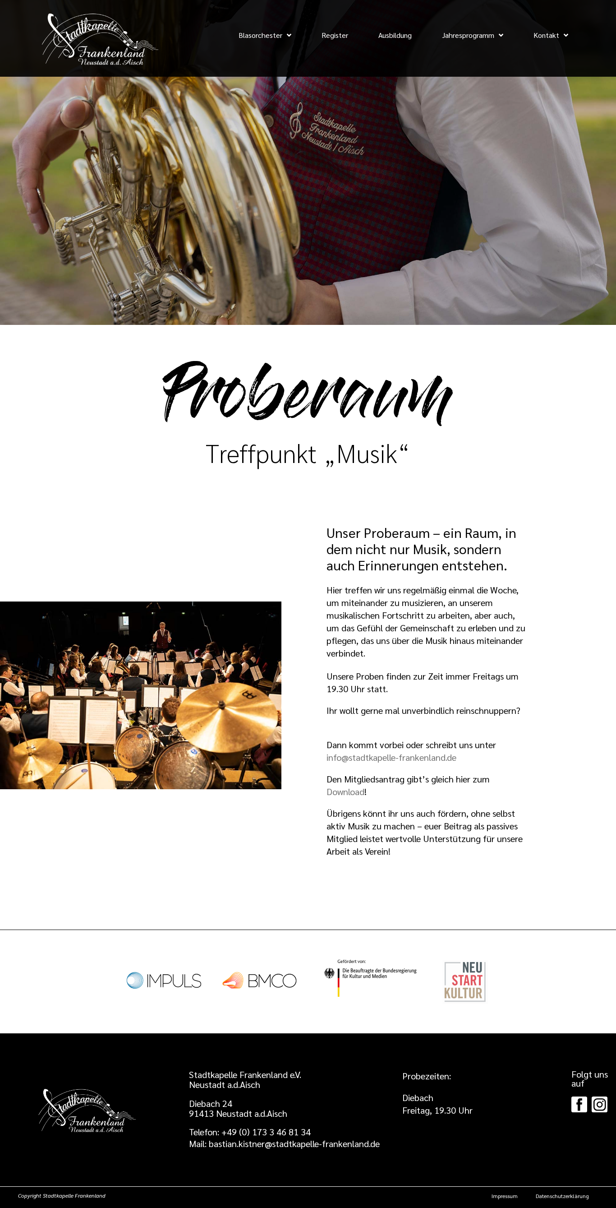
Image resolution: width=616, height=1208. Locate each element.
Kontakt (546, 35)
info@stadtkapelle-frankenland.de (391, 757)
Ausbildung (395, 35)
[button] (250, 1131)
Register (335, 35)
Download (345, 791)
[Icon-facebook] (579, 1104)
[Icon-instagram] (599, 1104)
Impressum (505, 1195)
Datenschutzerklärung (562, 1195)
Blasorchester (260, 35)
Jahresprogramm (468, 35)
